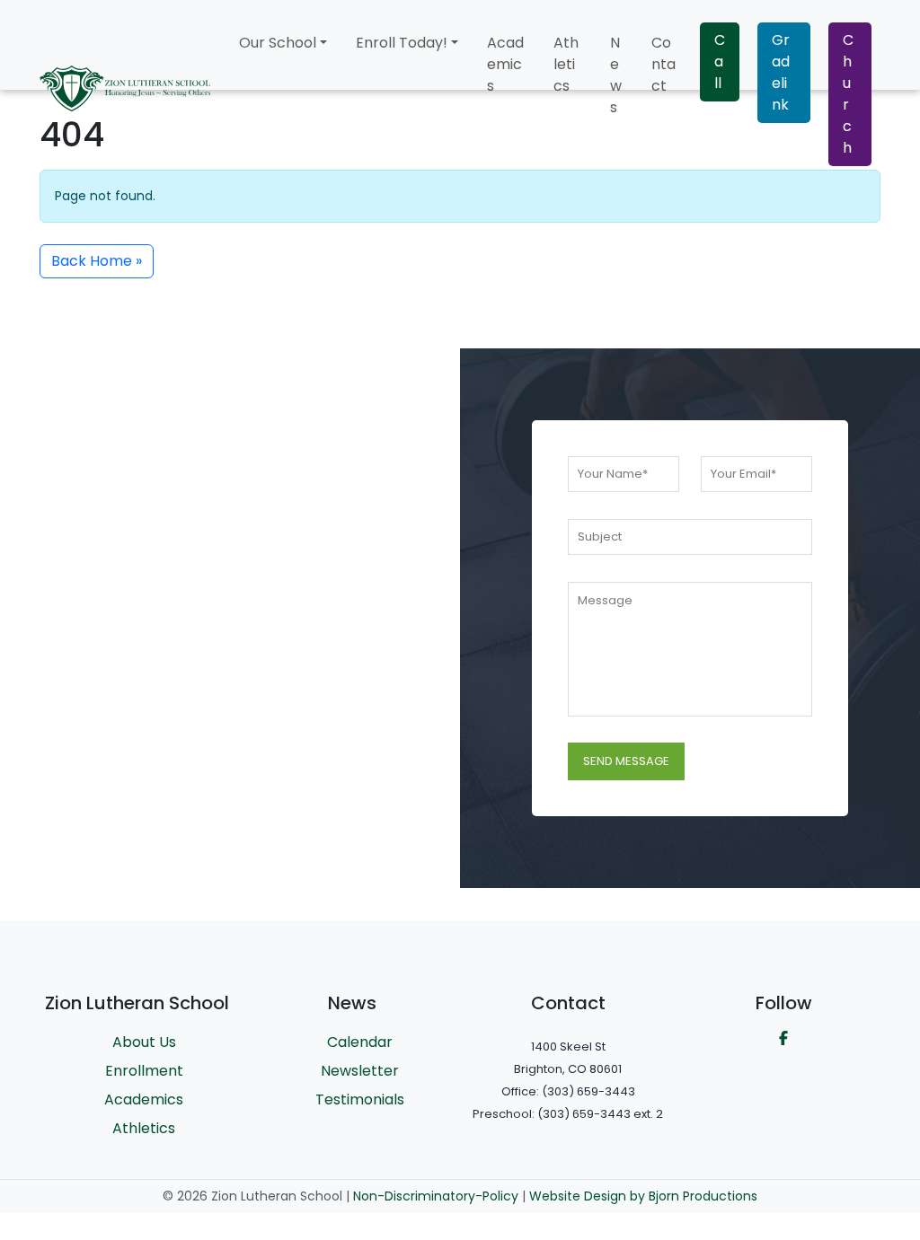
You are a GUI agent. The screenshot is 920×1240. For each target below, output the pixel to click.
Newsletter (360, 1070)
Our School (277, 42)
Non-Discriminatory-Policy (435, 1196)
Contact (663, 64)
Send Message (626, 761)
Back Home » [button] (96, 261)
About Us (144, 1042)
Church (848, 94)
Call (719, 61)
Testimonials (359, 1099)
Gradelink (781, 72)
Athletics (566, 64)
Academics (505, 64)
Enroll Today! (401, 42)
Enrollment (144, 1070)
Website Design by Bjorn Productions (643, 1196)
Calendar (360, 1042)
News (616, 75)
